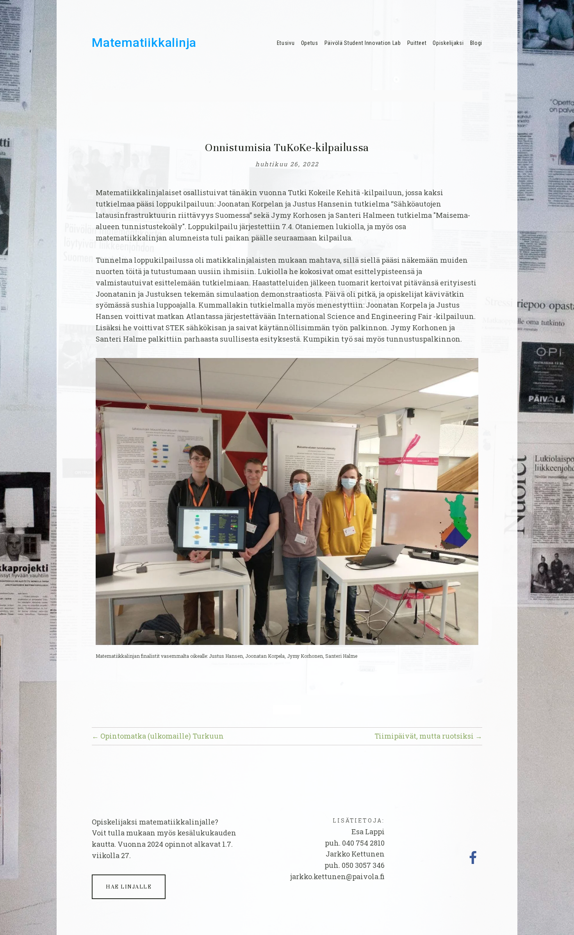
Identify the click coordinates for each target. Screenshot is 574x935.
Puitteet (417, 43)
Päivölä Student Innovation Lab (362, 43)
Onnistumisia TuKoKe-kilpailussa (287, 147)
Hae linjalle (129, 886)
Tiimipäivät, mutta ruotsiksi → (428, 736)
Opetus (309, 43)
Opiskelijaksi (448, 43)
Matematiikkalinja (144, 42)
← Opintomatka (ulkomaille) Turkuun (158, 736)
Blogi (476, 43)
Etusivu (286, 43)
